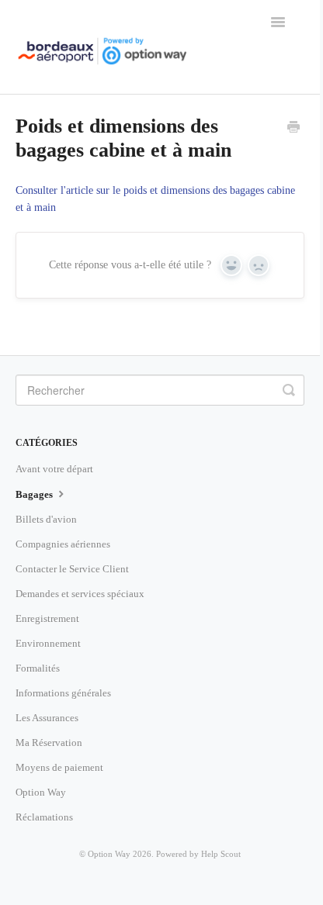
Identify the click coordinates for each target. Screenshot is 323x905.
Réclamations (44, 817)
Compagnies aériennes (63, 544)
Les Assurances (47, 718)
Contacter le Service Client (72, 569)
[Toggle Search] (289, 390)
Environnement (48, 643)
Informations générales (63, 693)
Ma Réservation (49, 742)
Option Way (41, 792)
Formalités (38, 668)
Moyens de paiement (59, 767)
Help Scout (221, 853)
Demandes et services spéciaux (80, 593)
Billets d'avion (46, 519)
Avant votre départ (54, 469)
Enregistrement (47, 618)
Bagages (35, 494)
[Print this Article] (293, 128)
